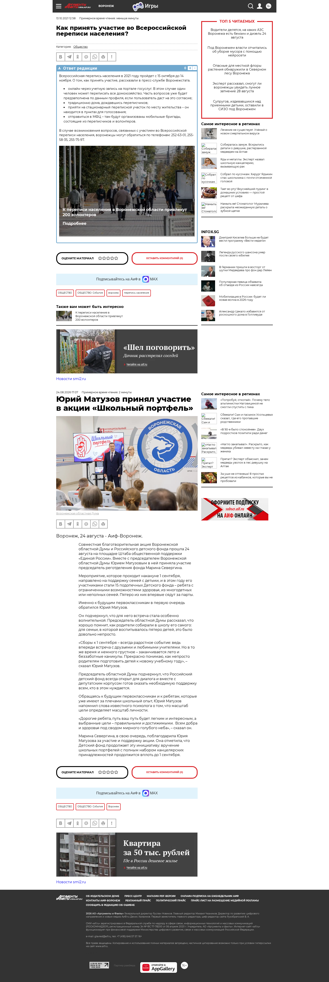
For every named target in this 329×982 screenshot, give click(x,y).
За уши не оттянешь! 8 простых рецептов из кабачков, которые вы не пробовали (246, 477)
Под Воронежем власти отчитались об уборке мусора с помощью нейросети (237, 51)
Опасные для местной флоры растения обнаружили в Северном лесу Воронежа (237, 69)
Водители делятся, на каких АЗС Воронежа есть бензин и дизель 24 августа (237, 33)
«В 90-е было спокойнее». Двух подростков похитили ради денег (244, 431)
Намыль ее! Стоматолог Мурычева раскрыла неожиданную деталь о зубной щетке (244, 207)
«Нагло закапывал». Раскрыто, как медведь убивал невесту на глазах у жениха (245, 448)
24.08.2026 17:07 (67, 392)
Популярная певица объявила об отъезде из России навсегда (241, 283)
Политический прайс (171, 900)
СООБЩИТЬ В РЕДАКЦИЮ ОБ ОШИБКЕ (110, 905)
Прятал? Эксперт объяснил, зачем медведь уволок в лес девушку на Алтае (244, 462)
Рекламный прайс (138, 900)
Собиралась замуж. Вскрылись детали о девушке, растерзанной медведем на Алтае (243, 148)
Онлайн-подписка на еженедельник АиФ (210, 896)
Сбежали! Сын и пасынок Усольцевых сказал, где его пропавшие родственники (246, 418)
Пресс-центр (133, 896)
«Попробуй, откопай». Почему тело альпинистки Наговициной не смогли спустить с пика (245, 403)
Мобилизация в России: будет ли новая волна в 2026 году (242, 298)
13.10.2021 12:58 (66, 18)
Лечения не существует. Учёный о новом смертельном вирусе (243, 131)
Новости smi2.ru (71, 379)
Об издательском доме (102, 896)
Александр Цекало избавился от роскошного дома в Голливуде (242, 313)
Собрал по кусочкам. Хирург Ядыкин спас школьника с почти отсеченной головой (246, 177)
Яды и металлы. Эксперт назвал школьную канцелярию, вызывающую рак (242, 163)
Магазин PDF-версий (161, 896)
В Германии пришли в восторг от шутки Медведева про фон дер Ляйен (245, 269)
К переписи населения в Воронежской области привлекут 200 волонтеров (125, 212)
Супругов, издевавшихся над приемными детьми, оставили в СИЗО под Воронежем (237, 105)
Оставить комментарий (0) (164, 258)
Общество (80, 46)
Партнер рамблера (124, 965)
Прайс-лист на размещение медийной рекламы (225, 900)
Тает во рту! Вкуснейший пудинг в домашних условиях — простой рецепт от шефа (244, 192)
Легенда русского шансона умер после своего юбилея (242, 254)
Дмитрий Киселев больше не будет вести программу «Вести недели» (244, 239)
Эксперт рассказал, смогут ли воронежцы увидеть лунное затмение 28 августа (237, 87)
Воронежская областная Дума (77, 513)
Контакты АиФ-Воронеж (103, 900)
